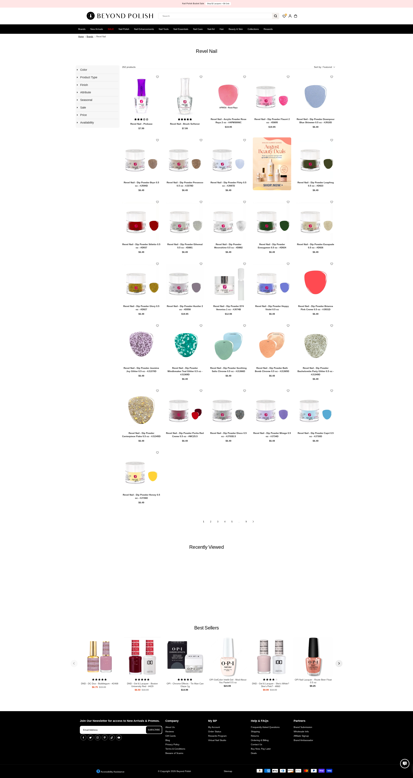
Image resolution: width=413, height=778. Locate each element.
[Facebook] (83, 737)
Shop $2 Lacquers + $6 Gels (218, 4)
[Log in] (290, 16)
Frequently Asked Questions (265, 727)
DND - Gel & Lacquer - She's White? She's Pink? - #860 (270, 685)
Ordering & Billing (260, 740)
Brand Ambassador (303, 740)
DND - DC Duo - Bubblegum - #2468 (99, 683)
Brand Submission (303, 727)
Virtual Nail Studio (217, 740)
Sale (111, 29)
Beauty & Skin (236, 29)
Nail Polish (124, 29)
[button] (324, 67)
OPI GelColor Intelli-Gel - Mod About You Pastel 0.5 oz (227, 681)
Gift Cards (170, 736)
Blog (167, 740)
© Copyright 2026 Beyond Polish (174, 771)
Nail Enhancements (144, 29)
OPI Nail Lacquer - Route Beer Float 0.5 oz (313, 681)
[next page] (253, 521)
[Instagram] (97, 737)
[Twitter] (90, 737)
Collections (253, 29)
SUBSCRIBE (154, 730)
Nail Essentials (180, 29)
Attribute (85, 92)
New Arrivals (96, 29)
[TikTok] (111, 737)
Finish (84, 85)
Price (83, 115)
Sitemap (228, 771)
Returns (255, 736)
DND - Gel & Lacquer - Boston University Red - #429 (142, 685)
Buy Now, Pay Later (261, 748)
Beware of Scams (174, 753)
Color (83, 69)
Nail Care (198, 29)
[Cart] (295, 16)
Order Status (214, 731)
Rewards (268, 29)
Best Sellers (206, 627)
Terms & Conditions (175, 748)
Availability (87, 122)
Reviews (169, 731)
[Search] (275, 16)
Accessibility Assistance (112, 771)
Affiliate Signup (301, 736)
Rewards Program (217, 736)
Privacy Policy (172, 744)
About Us (170, 727)
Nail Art (211, 29)
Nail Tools (164, 29)
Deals (254, 753)
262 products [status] (129, 67)
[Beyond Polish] (121, 16)
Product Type (88, 77)
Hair (222, 29)
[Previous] (74, 663)
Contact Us (256, 744)
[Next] (338, 663)
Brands (82, 29)
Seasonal (86, 100)
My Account (214, 727)
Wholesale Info (301, 731)
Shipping (255, 731)
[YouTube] (118, 737)
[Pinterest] (104, 737)
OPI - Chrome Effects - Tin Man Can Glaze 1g (185, 685)
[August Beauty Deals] (272, 163)
